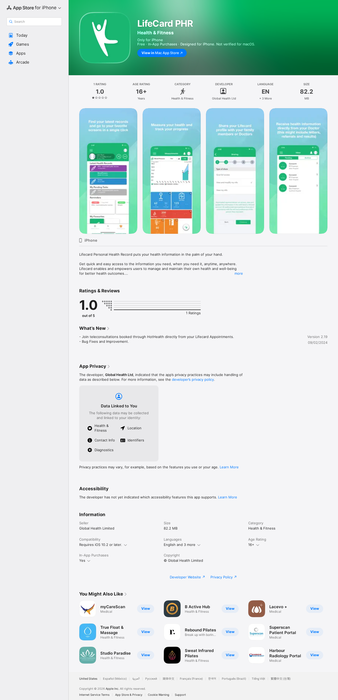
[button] (34, 35)
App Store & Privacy (128, 694)
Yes (82, 560)
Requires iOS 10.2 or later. (100, 544)
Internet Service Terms (94, 694)
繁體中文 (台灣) (281, 678)
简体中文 (168, 678)
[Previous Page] (74, 171)
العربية (136, 678)
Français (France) (191, 678)
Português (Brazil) (234, 678)
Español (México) (115, 678)
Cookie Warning (158, 694)
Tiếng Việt (258, 678)
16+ (251, 544)
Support (180, 694)
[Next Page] (332, 171)
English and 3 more (179, 544)
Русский (151, 678)
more (238, 273)
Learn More (229, 467)
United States (88, 678)
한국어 (212, 678)
